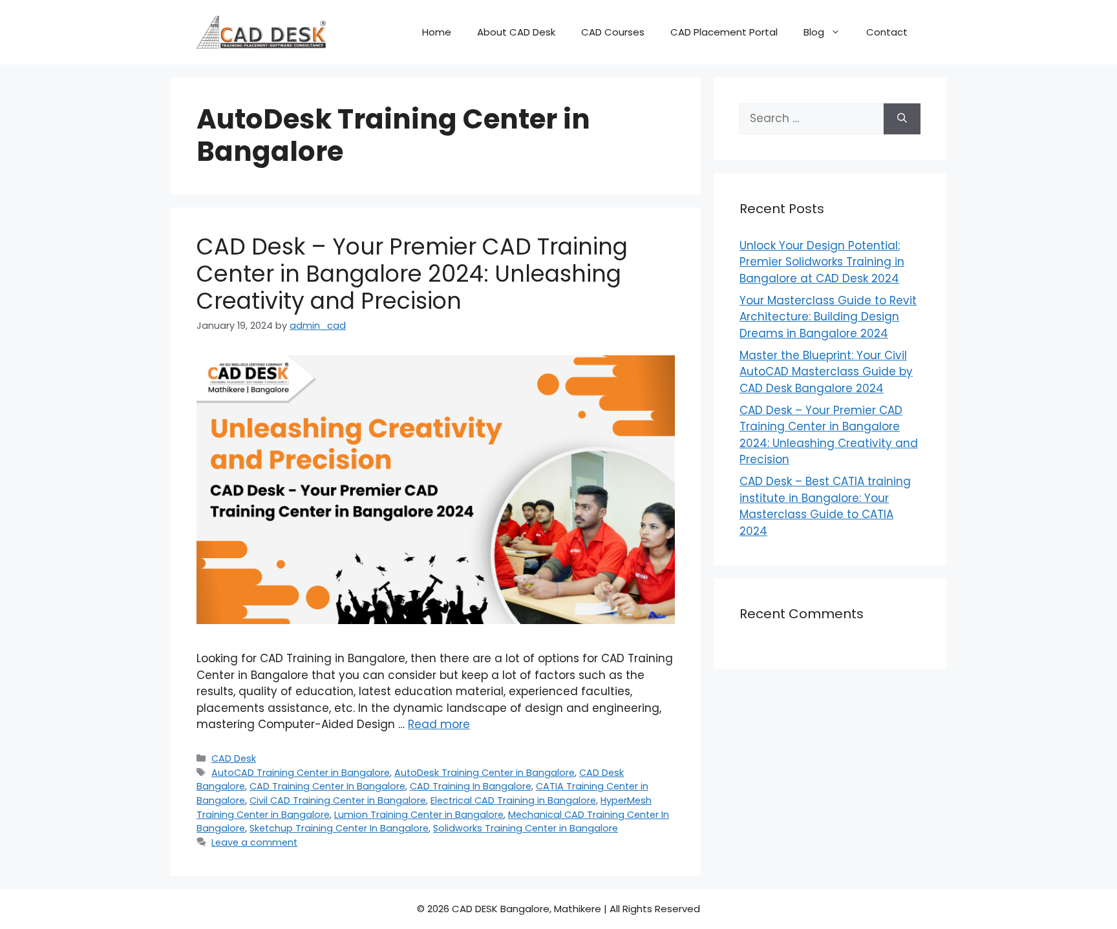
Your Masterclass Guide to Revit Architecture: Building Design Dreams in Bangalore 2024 (828, 317)
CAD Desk (233, 758)
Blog (813, 32)
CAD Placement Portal (724, 32)
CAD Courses (612, 32)
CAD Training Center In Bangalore (327, 786)
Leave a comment (254, 842)
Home (436, 32)
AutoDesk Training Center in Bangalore (484, 772)
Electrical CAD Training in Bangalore (513, 800)
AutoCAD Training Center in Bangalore (300, 772)
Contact (887, 32)
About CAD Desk (516, 32)
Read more (439, 724)
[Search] (902, 118)
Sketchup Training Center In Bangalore (339, 828)
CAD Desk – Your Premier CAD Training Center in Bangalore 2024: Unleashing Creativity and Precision (412, 274)
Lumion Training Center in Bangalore (419, 814)
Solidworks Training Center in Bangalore (525, 828)
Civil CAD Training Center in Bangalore (338, 800)
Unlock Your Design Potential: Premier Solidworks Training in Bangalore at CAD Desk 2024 (821, 262)
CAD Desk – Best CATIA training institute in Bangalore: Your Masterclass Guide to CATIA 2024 (825, 506)
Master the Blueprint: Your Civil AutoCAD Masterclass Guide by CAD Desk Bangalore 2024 (826, 372)
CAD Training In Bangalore (470, 786)
